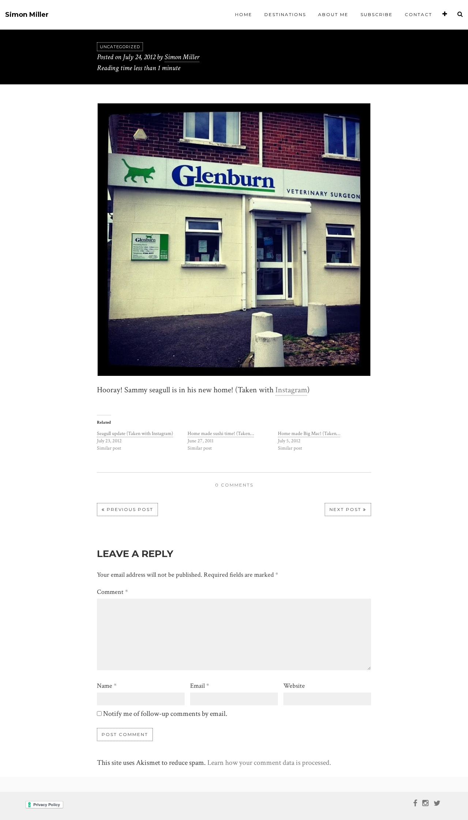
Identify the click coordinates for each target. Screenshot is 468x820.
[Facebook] (415, 802)
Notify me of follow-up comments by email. (165, 713)
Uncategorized (120, 46)
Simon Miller (27, 15)
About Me (333, 14)
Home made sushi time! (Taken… (221, 433)
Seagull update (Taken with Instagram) (135, 433)
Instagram (291, 390)
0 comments (234, 485)
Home (243, 14)
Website (294, 686)
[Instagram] (425, 802)
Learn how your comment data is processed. (269, 762)
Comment (112, 592)
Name (107, 686)
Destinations (285, 14)
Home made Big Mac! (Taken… (309, 433)
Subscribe (377, 14)
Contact (418, 14)
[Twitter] (437, 802)
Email (199, 686)
